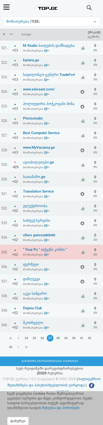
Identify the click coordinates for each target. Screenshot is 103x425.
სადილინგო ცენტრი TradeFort (49, 75)
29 (66, 338)
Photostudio (33, 118)
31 (81, 338)
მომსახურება (18, 21)
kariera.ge (31, 60)
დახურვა (18, 421)
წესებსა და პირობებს (61, 408)
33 (10, 347)
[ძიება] (89, 7)
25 (34, 338)
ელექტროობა (35, 206)
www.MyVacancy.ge (39, 147)
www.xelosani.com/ (39, 89)
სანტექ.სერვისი (36, 220)
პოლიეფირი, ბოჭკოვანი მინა (48, 104)
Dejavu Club (32, 308)
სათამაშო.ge (34, 177)
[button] (51, 21)
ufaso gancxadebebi (39, 235)
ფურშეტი (31, 264)
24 (26, 338)
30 (73, 338)
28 (58, 338)
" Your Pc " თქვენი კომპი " (45, 249)
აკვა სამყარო (35, 293)
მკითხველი (33, 322)
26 (42, 338)
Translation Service (38, 191)
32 (89, 338)
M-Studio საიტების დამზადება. (49, 45)
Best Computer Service (41, 133)
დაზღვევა (31, 279)
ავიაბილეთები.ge (38, 162)
